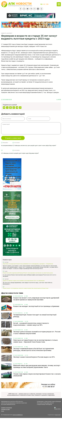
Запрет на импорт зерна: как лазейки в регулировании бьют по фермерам (23, 280)
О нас (2, 411)
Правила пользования (6, 407)
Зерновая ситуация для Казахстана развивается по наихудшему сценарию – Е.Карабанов (28, 263)
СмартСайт (57, 414)
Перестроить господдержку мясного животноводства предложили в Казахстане (25, 288)
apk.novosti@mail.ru (18, 414)
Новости (3, 33)
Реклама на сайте (5, 409)
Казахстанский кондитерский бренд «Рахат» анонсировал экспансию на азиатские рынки (28, 273)
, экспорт (9, 33)
